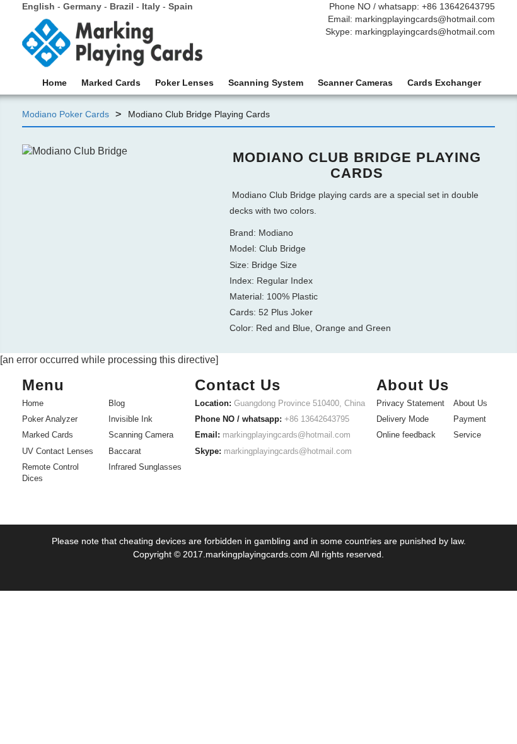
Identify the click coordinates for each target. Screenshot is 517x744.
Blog (116, 403)
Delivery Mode (402, 419)
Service (467, 434)
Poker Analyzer (50, 419)
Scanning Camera (140, 434)
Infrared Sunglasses (145, 467)
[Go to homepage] (112, 46)
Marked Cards (47, 434)
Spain (180, 6)
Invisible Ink (130, 419)
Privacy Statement (410, 403)
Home (33, 403)
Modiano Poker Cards (65, 114)
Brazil (122, 6)
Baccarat (124, 451)
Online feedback (406, 434)
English (38, 6)
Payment (469, 419)
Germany (82, 6)
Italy (151, 6)
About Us (470, 403)
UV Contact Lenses (57, 451)
